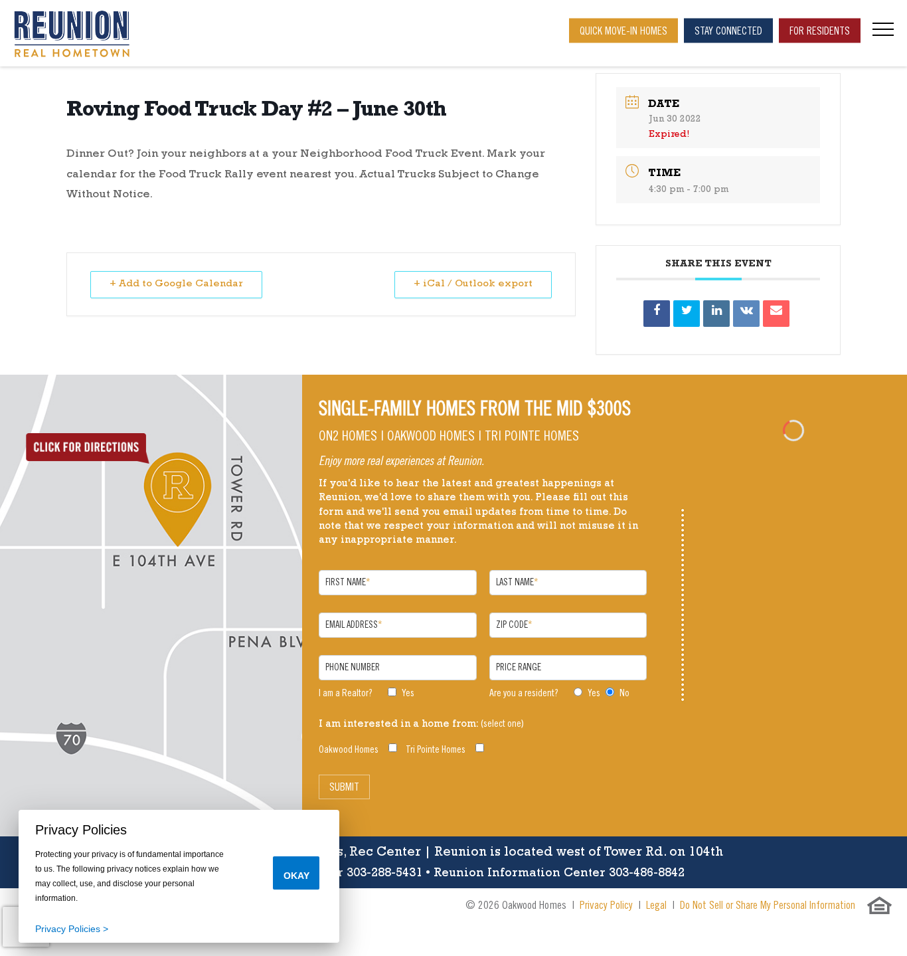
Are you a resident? (523, 694)
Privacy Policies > (71, 928)
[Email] (776, 313)
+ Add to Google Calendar (176, 285)
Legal (656, 906)
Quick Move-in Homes (623, 32)
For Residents (819, 32)
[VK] (746, 313)
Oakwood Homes (348, 750)
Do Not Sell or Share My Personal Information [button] (767, 906)
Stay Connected (728, 32)
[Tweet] (686, 313)
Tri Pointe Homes (435, 750)
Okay (296, 875)
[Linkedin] (716, 313)
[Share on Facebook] (656, 313)
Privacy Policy (606, 906)
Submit (344, 788)
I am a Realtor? (345, 694)
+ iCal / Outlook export (473, 285)
